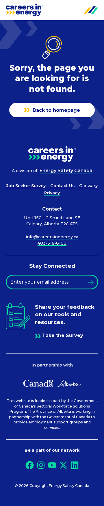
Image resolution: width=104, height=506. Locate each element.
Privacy (52, 193)
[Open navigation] (91, 10)
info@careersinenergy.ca (52, 236)
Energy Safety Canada (66, 170)
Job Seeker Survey (26, 185)
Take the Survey (62, 335)
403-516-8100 (52, 243)
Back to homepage (55, 110)
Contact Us (62, 185)
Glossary (88, 185)
